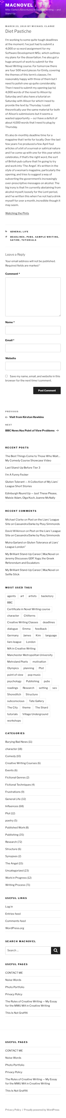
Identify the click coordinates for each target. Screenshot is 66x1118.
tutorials (29, 240)
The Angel (11, 863)
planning (28, 668)
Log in (9, 906)
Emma (26, 628)
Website (10, 358)
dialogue (12, 628)
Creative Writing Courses (21, 763)
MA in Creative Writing (21, 648)
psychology (14, 681)
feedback (41, 628)
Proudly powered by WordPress (41, 1109)
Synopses (11, 856)
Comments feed (15, 921)
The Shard (41, 707)
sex (54, 688)
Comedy (10, 756)
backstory (47, 596)
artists (33, 596)
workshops (14, 720)
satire (15, 240)
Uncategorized (14, 870)
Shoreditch (14, 694)
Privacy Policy (13, 994)
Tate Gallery (36, 701)
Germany (13, 635)
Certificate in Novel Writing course (28, 609)
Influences (11, 806)
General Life (19, 231)
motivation (39, 661)
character (13, 615)
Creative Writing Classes (22, 622)
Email (9, 340)
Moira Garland (14, 542)
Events (9, 770)
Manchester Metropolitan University (30, 655)
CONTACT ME (14, 972)
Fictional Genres (15, 777)
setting (43, 688)
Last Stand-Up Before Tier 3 (22, 467)
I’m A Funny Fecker (17, 474)
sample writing (46, 237)
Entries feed (13, 913)
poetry (9, 820)
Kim (38, 635)
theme (26, 707)
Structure (32, 694)
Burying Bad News (16, 741)
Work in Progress (16, 877)
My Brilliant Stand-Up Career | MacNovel (30, 554)
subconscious (15, 701)
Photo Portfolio (14, 987)
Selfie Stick (12, 574)
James (27, 635)
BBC (10, 602)
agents (11, 596)
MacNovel (19, 5)
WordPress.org (14, 928)
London (31, 642)
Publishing (32, 681)
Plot (41, 668)
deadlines (17, 237)
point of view (15, 674)
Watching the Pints (17, 213)
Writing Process (15, 885)
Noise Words (13, 980)
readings (12, 688)
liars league (14, 642)
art (22, 596)
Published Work (15, 827)
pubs (30, 237)
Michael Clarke (43, 26)
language (51, 635)
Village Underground (35, 714)
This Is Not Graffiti (16, 1012)
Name (10, 322)
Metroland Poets (17, 661)
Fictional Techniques (18, 784)
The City (12, 707)
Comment (12, 273)
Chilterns (29, 615)
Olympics (13, 668)
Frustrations (13, 791)
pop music (34, 674)
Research (28, 688)
